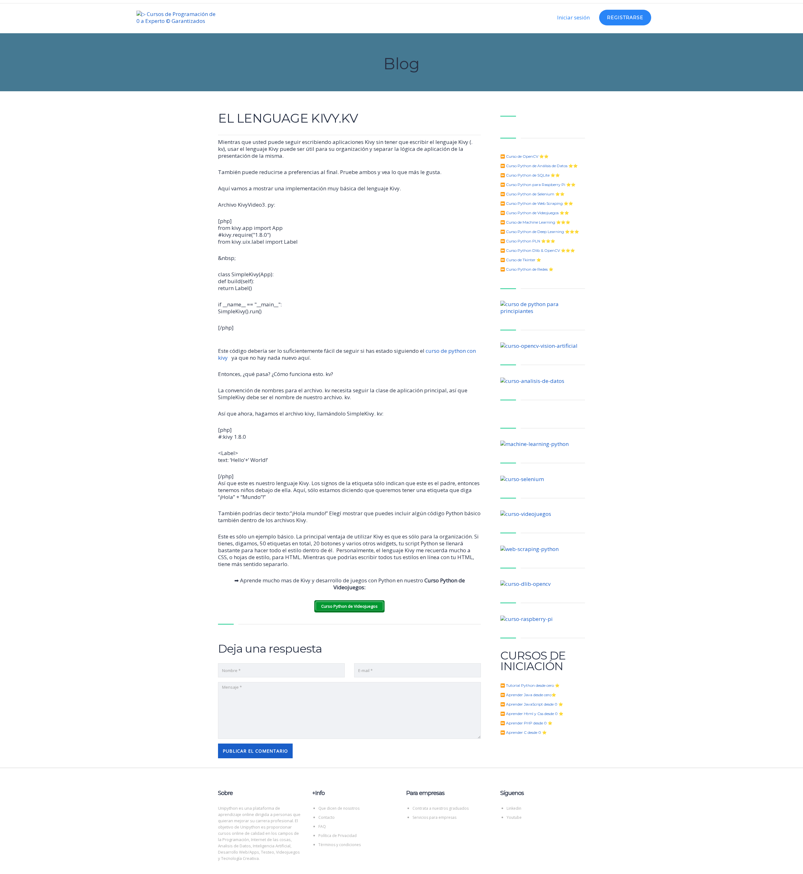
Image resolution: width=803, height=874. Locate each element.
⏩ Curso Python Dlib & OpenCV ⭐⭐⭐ (537, 250)
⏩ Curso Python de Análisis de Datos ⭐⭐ (539, 165)
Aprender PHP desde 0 (526, 723)
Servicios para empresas (434, 817)
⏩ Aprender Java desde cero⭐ (528, 694)
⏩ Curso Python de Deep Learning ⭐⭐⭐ (539, 231)
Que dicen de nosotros (338, 808)
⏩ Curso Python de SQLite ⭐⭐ (530, 175)
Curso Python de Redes (527, 269)
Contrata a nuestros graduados (440, 808)
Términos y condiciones (339, 844)
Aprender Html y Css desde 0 (532, 713)
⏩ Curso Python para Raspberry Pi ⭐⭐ (538, 184)
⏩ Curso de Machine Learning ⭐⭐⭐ (535, 222)
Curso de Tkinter (520, 259)
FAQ (322, 826)
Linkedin (514, 808)
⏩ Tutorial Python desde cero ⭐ (530, 685)
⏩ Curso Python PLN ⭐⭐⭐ (527, 241)
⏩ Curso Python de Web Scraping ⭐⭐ (536, 203)
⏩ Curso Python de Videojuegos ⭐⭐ (534, 212)
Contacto (326, 817)
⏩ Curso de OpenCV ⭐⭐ (524, 156)
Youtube (514, 817)
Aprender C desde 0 (523, 732)
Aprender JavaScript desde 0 (531, 704)
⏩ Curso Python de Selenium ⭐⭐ (532, 194)
